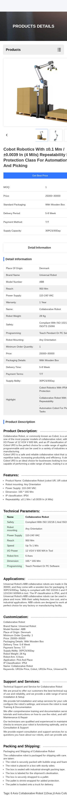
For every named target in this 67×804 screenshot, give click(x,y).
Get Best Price (40, 175)
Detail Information (39, 247)
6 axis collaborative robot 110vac (32, 793)
